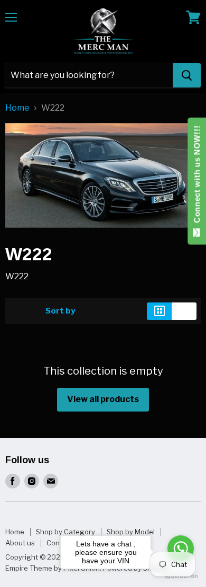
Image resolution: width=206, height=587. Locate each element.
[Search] (187, 75)
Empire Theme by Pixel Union (52, 568)
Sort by (60, 311)
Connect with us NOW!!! (196, 176)
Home (17, 108)
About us (20, 543)
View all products (103, 399)
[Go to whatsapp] (180, 548)
